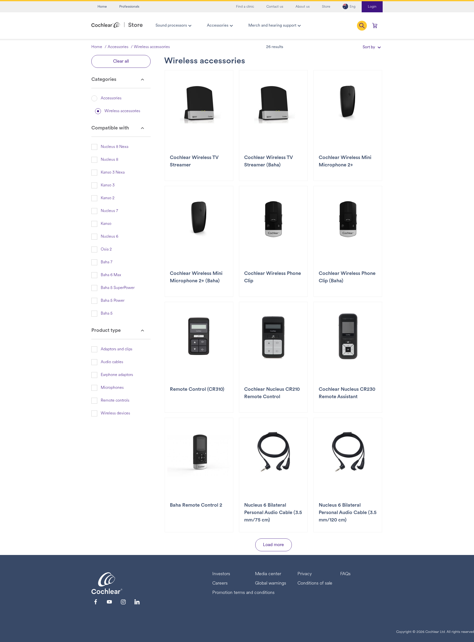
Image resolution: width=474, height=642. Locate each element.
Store (326, 7)
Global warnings (270, 583)
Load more (273, 545)
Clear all (121, 61)
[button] (349, 6)
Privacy (304, 574)
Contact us (274, 7)
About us (303, 7)
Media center (268, 574)
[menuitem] (173, 25)
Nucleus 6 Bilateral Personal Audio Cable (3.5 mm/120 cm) (347, 513)
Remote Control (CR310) (197, 389)
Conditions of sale (314, 583)
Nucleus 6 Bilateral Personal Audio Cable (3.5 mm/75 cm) (273, 513)
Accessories (118, 47)
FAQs (345, 574)
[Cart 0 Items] (375, 26)
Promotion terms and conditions (243, 593)
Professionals (129, 7)
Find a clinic (245, 7)
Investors (221, 574)
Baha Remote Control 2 (196, 505)
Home (102, 7)
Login (372, 7)
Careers (220, 583)
